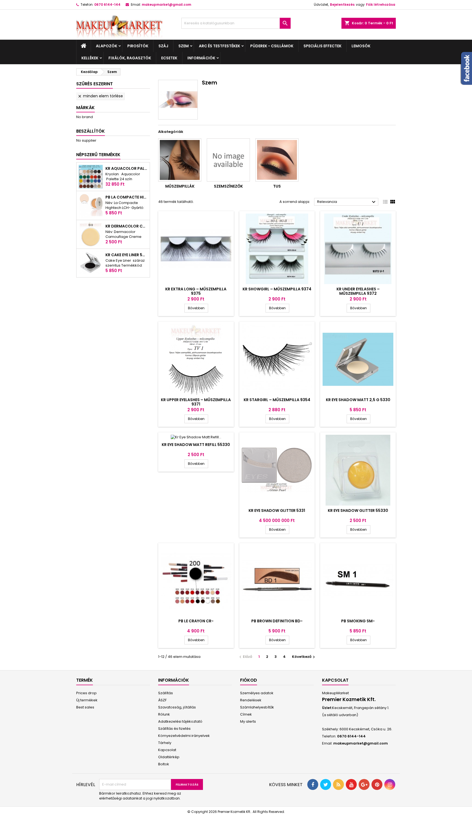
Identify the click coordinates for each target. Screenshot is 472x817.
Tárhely (164, 742)
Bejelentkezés (342, 4)
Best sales (85, 707)
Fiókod (248, 680)
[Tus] (277, 160)
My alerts (248, 721)
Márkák (85, 107)
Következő (304, 656)
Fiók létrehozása (380, 4)
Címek (246, 714)
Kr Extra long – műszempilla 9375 (195, 291)
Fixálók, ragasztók (129, 58)
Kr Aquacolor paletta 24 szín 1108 (126, 168)
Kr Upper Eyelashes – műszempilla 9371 (196, 402)
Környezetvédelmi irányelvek (184, 735)
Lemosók (361, 46)
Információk (201, 58)
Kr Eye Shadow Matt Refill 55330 (196, 444)
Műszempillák (179, 186)
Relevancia (347, 202)
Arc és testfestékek (219, 46)
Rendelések (250, 700)
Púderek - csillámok (271, 46)
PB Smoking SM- (358, 621)
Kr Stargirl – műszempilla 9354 (277, 399)
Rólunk (164, 714)
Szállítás (165, 693)
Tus (277, 186)
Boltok (163, 764)
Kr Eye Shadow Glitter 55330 (358, 510)
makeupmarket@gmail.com (166, 4)
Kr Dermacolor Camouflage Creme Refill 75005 (126, 226)
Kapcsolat (167, 749)
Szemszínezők (228, 186)
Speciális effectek (322, 46)
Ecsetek (169, 58)
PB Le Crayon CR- (196, 621)
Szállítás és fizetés (174, 728)
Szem (183, 46)
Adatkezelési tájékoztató (180, 721)
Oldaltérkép (168, 757)
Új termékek (87, 700)
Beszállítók (90, 131)
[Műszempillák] (179, 160)
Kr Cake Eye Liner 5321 (126, 255)
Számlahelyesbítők (257, 707)
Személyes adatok (256, 693)
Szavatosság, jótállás (177, 707)
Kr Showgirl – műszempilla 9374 (277, 289)
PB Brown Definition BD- (277, 621)
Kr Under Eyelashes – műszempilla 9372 (358, 291)
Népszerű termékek (98, 154)
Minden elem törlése (100, 96)
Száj (163, 46)
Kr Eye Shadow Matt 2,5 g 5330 (358, 399)
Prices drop (86, 693)
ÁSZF (162, 700)
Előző (245, 656)
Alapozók (106, 46)
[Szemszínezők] (228, 160)
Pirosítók (137, 46)
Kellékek (89, 58)
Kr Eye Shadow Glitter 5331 (277, 510)
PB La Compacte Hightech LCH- (126, 197)
